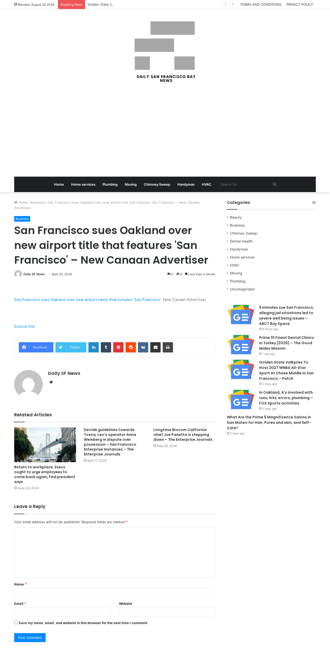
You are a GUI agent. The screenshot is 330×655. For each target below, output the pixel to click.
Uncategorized (242, 289)
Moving (131, 184)
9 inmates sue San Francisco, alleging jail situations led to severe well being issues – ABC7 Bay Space (286, 315)
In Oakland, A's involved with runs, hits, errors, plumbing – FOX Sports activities (286, 398)
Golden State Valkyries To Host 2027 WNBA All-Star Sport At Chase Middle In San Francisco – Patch (286, 370)
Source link (24, 326)
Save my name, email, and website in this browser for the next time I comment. (83, 623)
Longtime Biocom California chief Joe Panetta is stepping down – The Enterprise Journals (182, 434)
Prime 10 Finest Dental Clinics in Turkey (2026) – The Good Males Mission (286, 343)
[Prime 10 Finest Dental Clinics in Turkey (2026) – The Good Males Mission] (241, 344)
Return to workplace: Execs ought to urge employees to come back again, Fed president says (44, 474)
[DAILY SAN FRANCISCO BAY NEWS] (165, 52)
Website (125, 603)
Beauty (236, 217)
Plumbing (110, 184)
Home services (83, 184)
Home (59, 184)
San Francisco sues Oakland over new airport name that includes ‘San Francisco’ (87, 299)
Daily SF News (34, 274)
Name (20, 584)
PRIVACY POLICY (299, 4)
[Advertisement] (165, 130)
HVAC (206, 184)
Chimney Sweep (157, 184)
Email (20, 603)
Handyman (186, 184)
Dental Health (241, 241)
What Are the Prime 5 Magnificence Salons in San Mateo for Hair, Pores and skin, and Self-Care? (269, 422)
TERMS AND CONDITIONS (260, 4)
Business (38, 202)
